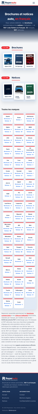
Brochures (5, 398)
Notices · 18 (30, 229)
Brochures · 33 (19, 271)
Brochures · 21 (30, 227)
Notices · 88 (19, 251)
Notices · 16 (30, 154)
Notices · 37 (19, 175)
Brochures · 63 (19, 249)
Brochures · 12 (8, 140)
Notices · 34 (30, 251)
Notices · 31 (19, 273)
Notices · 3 (8, 208)
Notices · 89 (30, 142)
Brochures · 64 (19, 162)
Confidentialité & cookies (28, 401)
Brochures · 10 (19, 140)
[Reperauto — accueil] (9, 3)
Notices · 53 (19, 197)
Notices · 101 (7, 262)
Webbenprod (12, 410)
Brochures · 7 (30, 195)
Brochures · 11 (8, 151)
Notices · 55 (7, 251)
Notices (4, 401)
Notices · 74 (19, 165)
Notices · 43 (30, 208)
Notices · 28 (7, 284)
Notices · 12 (8, 142)
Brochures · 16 (30, 118)
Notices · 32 (30, 262)
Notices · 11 (8, 153)
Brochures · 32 (30, 216)
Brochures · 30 (30, 249)
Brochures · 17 (8, 205)
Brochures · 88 (8, 260)
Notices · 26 (30, 121)
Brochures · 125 (30, 129)
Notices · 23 (19, 284)
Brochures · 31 (30, 205)
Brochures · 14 (19, 184)
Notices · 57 (8, 165)
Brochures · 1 (30, 173)
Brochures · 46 (19, 238)
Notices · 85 (30, 131)
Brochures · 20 (8, 238)
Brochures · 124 (8, 228)
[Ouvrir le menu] (34, 3)
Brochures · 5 (8, 118)
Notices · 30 (19, 153)
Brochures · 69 (19, 292)
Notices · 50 (19, 295)
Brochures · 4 (8, 129)
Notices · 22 (19, 218)
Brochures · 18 (19, 216)
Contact (22, 395)
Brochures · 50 (19, 173)
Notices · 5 (8, 196)
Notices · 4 (8, 131)
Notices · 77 (8, 295)
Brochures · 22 (8, 173)
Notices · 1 (19, 119)
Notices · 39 (19, 131)
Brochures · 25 (8, 162)
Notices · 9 (8, 121)
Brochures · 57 (30, 140)
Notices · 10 (30, 283)
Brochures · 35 (30, 292)
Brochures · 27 (19, 151)
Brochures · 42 (8, 249)
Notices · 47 (19, 241)
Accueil (4, 395)
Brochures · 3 (19, 304)
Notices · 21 (8, 175)
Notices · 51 (30, 295)
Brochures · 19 (30, 184)
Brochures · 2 (30, 162)
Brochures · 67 (19, 129)
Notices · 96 (7, 231)
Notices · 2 (30, 165)
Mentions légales (25, 398)
